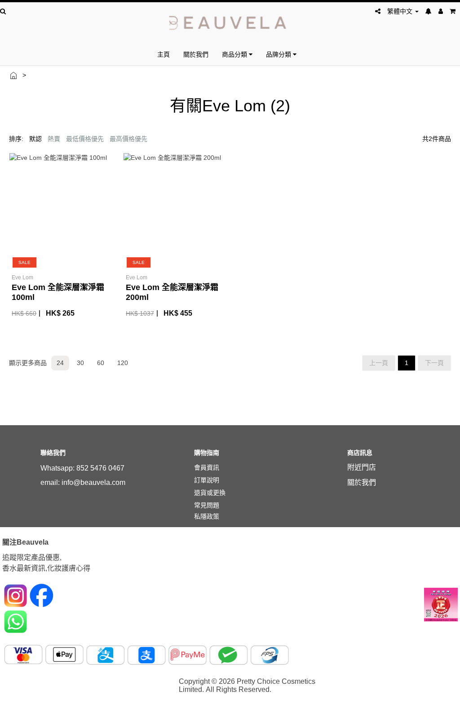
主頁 (163, 54)
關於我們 (195, 54)
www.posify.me (429, 711)
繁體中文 (400, 11)
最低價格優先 (85, 138)
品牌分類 (279, 54)
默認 (35, 138)
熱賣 (54, 138)
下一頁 (434, 362)
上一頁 (378, 362)
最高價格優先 (128, 138)
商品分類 (235, 54)
